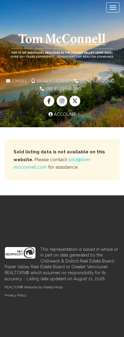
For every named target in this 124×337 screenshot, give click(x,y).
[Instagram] (62, 101)
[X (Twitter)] (75, 101)
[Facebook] (49, 101)
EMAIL (19, 81)
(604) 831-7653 (52, 81)
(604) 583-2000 (96, 81)
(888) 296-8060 (62, 89)
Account (64, 114)
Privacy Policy (16, 295)
